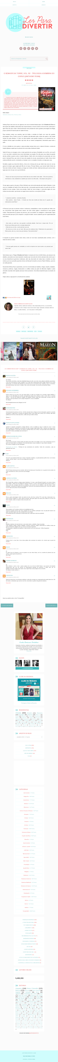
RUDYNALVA (9, 518)
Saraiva (9, 114)
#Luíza (41, 719)
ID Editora (25, 1017)
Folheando (32, 1021)
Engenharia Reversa (28, 938)
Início (14, 1)
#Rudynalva (37, 726)
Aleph (38, 997)
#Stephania (35, 722)
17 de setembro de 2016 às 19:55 (12, 494)
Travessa (16, 114)
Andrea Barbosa (11, 560)
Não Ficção (26, 861)
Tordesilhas (24, 1027)
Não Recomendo (28, 753)
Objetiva (33, 1007)
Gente (16, 1004)
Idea (22, 1014)
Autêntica (30, 1013)
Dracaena (36, 1008)
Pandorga (37, 1000)
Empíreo (39, 1016)
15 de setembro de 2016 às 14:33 (12, 392)
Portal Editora (25, 1026)
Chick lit (26, 803)
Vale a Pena (28, 745)
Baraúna (17, 1007)
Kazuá (37, 1017)
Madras (18, 1024)
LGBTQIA (26, 850)
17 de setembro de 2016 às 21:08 (12, 507)
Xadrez (26, 907)
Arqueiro (18, 988)
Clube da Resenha (28, 949)
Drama (26, 818)
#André (17, 722)
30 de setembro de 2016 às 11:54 (12, 577)
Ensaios (26, 821)
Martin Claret (38, 1010)
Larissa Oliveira (11, 478)
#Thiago (26, 720)
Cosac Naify (31, 1016)
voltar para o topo (29, 1056)
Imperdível (30, 331)
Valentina (18, 993)
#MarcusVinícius (32, 725)
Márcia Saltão (11, 375)
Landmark (25, 1007)
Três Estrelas (29, 1027)
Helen (8, 505)
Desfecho (34, 1020)
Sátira (26, 900)
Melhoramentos (33, 1014)
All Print (24, 1013)
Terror (26, 904)
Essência (30, 998)
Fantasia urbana (26, 832)
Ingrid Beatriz (10, 408)
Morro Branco (28, 1024)
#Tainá (30, 716)
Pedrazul (31, 1005)
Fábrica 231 (18, 1001)
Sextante (21, 1000)
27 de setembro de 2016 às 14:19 (12, 562)
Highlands (18, 1023)
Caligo (30, 1011)
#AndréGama (26, 719)
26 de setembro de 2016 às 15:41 (12, 548)
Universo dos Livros (37, 995)
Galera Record (22, 997)
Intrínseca (40, 998)
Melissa (8, 493)
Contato (14, 4)
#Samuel (24, 716)
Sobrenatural (26, 889)
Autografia (23, 1016)
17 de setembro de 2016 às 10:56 (12, 479)
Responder (8, 387)
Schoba (35, 1026)
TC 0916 (40, 331)
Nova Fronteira (22, 1010)
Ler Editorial (30, 1010)
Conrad (29, 1020)
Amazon (38, 1002)
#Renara (24, 717)
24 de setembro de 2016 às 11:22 (12, 537)
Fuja (29, 756)
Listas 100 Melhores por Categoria (28, 957)
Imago (26, 1014)
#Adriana (30, 714)
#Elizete (24, 725)
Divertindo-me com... (28, 952)
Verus (37, 992)
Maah (8, 547)
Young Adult (26, 911)
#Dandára (19, 723)
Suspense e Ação (26, 896)
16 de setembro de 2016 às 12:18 (12, 467)
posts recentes (7, 605)
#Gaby (31, 717)
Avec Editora (24, 1020)
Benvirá (35, 1013)
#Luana (38, 717)
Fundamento (21, 1002)
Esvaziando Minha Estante (28, 944)
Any (7, 453)
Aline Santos (10, 466)
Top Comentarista (28, 925)
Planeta (31, 997)
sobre (19, 663)
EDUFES (39, 1020)
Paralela (30, 1000)
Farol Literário (30, 1002)
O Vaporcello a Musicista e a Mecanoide (29, 962)
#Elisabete (17, 719)
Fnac (12, 114)
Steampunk (26, 893)
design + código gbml (29, 1059)
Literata (25, 1019)
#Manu (17, 717)
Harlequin (28, 992)
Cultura (19, 114)
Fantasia (24, 331)
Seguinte (17, 992)
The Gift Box (17, 1027)
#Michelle (39, 723)
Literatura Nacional (28, 922)
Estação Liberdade (25, 1021)
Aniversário (28, 954)
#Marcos (38, 714)
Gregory (41, 1021)
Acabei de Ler (28, 930)
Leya (35, 331)
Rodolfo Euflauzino (12, 422)
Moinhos (22, 1024)
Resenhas (29, 651)
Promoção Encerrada (28, 919)
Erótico (26, 825)
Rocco (17, 990)
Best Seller (33, 1004)
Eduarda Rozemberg (12, 390)
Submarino (5, 114)
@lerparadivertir (34, 1033)
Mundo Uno (17, 1013)
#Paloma (26, 723)
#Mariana (32, 726)
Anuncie (43, 4)
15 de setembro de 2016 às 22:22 (12, 455)
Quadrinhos (26, 868)
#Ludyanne (23, 722)
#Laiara (33, 720)
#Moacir (16, 726)
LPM (21, 1019)
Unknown (9, 536)
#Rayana (29, 722)
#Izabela (32, 723)
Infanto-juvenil (26, 846)
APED (16, 1016)
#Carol (17, 716)
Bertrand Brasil (19, 998)
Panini (25, 1011)
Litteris (41, 1023)
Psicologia (26, 864)
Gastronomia (26, 843)
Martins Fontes (18, 1011)
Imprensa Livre (25, 1023)
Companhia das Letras (30, 993)
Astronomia (26, 793)
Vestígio (41, 1027)
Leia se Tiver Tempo (28, 750)
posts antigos (51, 605)
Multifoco (34, 1024)
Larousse (37, 1023)
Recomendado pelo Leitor (28, 935)
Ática (40, 1014)
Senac (40, 1026)
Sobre (43, 1)
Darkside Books (33, 1001)
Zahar (24, 1008)
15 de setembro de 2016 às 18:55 (12, 424)
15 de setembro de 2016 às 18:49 (12, 409)
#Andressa (37, 716)
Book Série (26, 800)
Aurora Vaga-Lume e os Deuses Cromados (29, 960)
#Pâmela (39, 720)
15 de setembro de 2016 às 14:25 (12, 377)
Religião (26, 871)
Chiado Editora (37, 1011)
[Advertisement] (29, 772)
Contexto (30, 1008)
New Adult (26, 857)
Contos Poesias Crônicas (26, 810)
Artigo (28, 946)
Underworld (36, 1027)
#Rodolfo (29, 713)
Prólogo (31, 1026)
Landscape (31, 1023)
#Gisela (18, 331)
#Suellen (21, 726)
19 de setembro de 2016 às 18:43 (12, 520)
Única (25, 1001)
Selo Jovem (38, 1005)
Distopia (26, 814)
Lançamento (28, 927)
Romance (25, 875)
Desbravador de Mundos (11, 447)
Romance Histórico (26, 878)
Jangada (32, 1017)
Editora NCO (17, 1021)
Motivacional (26, 853)
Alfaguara (24, 1005)
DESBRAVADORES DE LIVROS (14, 436)
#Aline (41, 722)
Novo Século (36, 990)
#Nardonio (40, 713)
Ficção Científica (26, 835)
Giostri (36, 1021)
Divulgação (28, 933)
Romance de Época (26, 886)
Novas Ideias (40, 1024)
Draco (41, 1001)
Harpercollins (18, 1017)
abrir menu (29, 37)
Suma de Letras (22, 995)
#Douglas (21, 714)
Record (27, 990)
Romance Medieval (26, 882)
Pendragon (19, 1026)
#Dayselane (27, 726)
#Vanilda (20, 720)
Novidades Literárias (28, 941)
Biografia (26, 796)
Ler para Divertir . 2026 (29, 1053)
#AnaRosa (17, 725)
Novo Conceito (32, 988)
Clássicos (26, 807)
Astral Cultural (18, 1020)
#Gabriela (34, 719)
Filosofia (26, 839)
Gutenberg (24, 1004)
